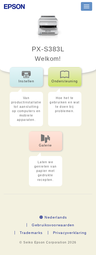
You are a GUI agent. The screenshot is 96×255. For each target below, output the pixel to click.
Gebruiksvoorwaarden (53, 225)
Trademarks (31, 233)
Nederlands (55, 217)
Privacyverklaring (70, 233)
